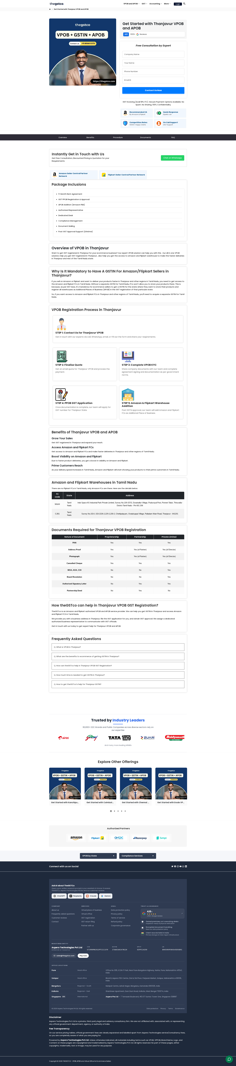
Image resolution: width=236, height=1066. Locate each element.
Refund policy (116, 922)
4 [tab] (122, 811)
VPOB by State (89, 855)
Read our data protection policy (157, 929)
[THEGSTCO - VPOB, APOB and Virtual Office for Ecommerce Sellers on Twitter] (172, 866)
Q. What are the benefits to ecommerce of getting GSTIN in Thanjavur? (86, 656)
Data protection (152, 1008)
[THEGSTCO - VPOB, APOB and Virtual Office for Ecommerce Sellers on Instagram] (178, 866)
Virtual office (86, 914)
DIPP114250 (142, 950)
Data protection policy (120, 910)
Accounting (155, 3)
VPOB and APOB (132, 3)
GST (145, 3)
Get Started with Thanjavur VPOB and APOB (71, 9)
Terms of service (118, 918)
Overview (63, 137)
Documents (145, 137)
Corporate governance (120, 925)
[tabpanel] (65, 787)
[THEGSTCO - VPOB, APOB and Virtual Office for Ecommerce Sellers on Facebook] (175, 866)
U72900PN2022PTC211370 (97, 950)
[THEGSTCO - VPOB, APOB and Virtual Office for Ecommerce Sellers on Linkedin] (186, 866)
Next (184, 787)
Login (178, 4)
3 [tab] (118, 811)
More (167, 3)
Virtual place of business (91, 910)
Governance (179, 1008)
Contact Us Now (153, 90)
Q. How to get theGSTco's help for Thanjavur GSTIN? (77, 684)
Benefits (90, 137)
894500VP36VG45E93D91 (172, 950)
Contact (55, 922)
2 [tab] (114, 811)
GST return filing (88, 922)
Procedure (118, 137)
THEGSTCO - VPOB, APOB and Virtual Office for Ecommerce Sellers (87, 1061)
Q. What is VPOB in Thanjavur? (67, 647)
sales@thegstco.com (65, 956)
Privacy (163, 1008)
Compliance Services (132, 855)
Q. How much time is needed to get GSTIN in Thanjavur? (79, 675)
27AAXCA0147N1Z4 (119, 950)
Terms (170, 1008)
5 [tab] (125, 811)
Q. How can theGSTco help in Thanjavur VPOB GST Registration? (83, 665)
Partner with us (87, 925)
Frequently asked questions (63, 914)
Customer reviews (59, 918)
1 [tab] (111, 811)
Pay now (83, 956)
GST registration (88, 918)
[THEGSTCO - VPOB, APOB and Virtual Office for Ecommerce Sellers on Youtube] (180, 866)
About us (55, 910)
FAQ (173, 137)
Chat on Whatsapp (172, 157)
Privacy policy (116, 914)
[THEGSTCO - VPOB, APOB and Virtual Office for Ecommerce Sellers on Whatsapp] (183, 866)
